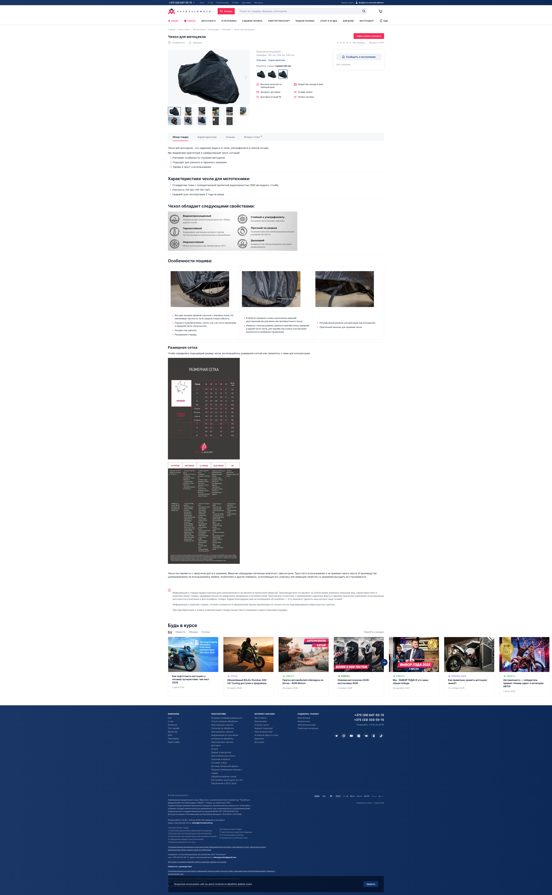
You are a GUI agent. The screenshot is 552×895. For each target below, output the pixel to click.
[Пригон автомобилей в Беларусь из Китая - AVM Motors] (303, 666)
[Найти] (364, 11)
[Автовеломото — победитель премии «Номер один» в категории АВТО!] (524, 666)
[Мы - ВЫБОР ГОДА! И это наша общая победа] (414, 666)
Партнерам (173, 738)
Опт (169, 718)
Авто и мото (208, 21)
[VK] (366, 736)
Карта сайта (174, 742)
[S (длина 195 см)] (261, 74)
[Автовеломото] (189, 11)
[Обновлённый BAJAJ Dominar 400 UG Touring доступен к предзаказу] (248, 666)
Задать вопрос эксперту (368, 36)
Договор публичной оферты (224, 766)
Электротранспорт (279, 21)
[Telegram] (336, 736)
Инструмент (367, 21)
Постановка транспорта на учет (227, 780)
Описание (261, 60)
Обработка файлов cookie (223, 776)
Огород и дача (261, 725)
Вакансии (172, 731)
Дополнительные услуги (223, 756)
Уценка (191, 21)
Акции (174, 21)
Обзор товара (180, 137)
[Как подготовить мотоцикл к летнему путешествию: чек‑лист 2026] (193, 666)
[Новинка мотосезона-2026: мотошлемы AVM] (359, 666)
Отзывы (230, 137)
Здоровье (259, 738)
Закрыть (370, 884)
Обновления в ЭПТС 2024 (223, 783)
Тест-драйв (173, 728)
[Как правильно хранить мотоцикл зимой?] (469, 666)
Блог (170, 735)
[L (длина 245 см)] (283, 74)
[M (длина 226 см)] (272, 74)
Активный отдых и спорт (266, 735)
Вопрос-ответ (252, 137)
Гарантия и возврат (220, 759)
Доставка (216, 745)
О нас (171, 721)
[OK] (374, 736)
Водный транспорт (263, 728)
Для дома (348, 21)
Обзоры (193, 632)
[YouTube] (351, 736)
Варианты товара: (273, 66)
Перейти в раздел (374, 632)
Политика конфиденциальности (226, 718)
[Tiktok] (381, 736)
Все (170, 632)
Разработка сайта (363, 803)
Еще (386, 21)
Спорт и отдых (328, 21)
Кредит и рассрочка (221, 752)
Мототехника (304, 718)
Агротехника (228, 21)
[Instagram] (359, 736)
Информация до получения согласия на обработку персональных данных (224, 738)
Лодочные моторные (308, 728)
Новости (180, 632)
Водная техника (305, 21)
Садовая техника (252, 21)
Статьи (205, 632)
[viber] (344, 736)
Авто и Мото (260, 718)
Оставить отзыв (219, 762)
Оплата (214, 749)
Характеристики (276, 60)
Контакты (172, 725)
